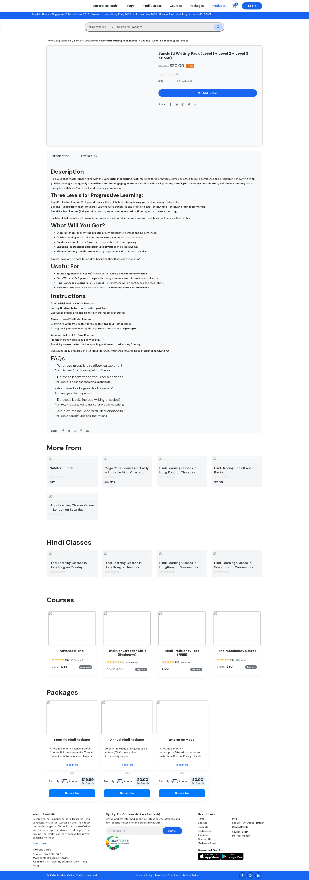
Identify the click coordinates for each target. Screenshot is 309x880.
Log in (252, 6)
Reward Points (240, 827)
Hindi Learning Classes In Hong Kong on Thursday (177, 470)
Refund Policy (191, 875)
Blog (234, 818)
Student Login (240, 831)
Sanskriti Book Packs (86, 40)
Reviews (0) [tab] (89, 156)
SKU (160, 81)
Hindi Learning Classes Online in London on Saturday (72, 507)
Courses (202, 822)
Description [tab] (61, 156)
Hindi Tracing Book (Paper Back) (233, 470)
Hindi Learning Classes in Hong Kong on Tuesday (123, 565)
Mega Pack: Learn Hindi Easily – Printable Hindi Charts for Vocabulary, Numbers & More (127, 470)
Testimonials (205, 831)
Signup (172, 830)
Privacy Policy (144, 875)
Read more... (41, 843)
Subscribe (72, 793)
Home (50, 40)
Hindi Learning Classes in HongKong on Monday (68, 565)
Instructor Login (241, 835)
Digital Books (64, 40)
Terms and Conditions (168, 875)
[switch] (65, 781)
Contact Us (204, 839)
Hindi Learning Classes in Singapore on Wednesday (233, 565)
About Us (203, 835)
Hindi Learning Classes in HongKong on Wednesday (178, 565)
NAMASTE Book (61, 468)
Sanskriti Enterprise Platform (248, 822)
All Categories (97, 27)
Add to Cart (209, 93)
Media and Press (207, 843)
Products (203, 827)
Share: (162, 104)
